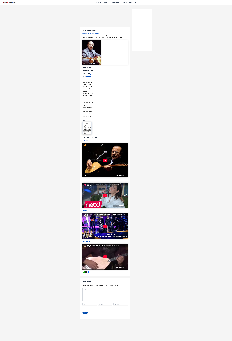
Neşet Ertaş (92, 72)
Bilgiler (123, 2)
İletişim (130, 2)
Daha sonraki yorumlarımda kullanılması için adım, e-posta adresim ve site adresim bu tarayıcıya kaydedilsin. (105, 308)
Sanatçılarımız (115, 2)
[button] (109, 2)
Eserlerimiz (105, 2)
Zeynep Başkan (86, 241)
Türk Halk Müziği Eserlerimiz (93, 33)
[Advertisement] (105, 18)
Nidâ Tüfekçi (92, 75)
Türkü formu (89, 76)
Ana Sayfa (98, 2)
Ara (135, 2)
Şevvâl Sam (85, 210)
